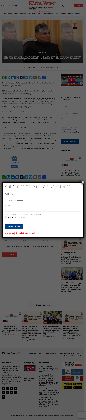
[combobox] (7, 201)
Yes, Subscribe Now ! (16, 217)
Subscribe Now (14, 227)
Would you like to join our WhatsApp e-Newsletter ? (23, 215)
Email (7, 206)
